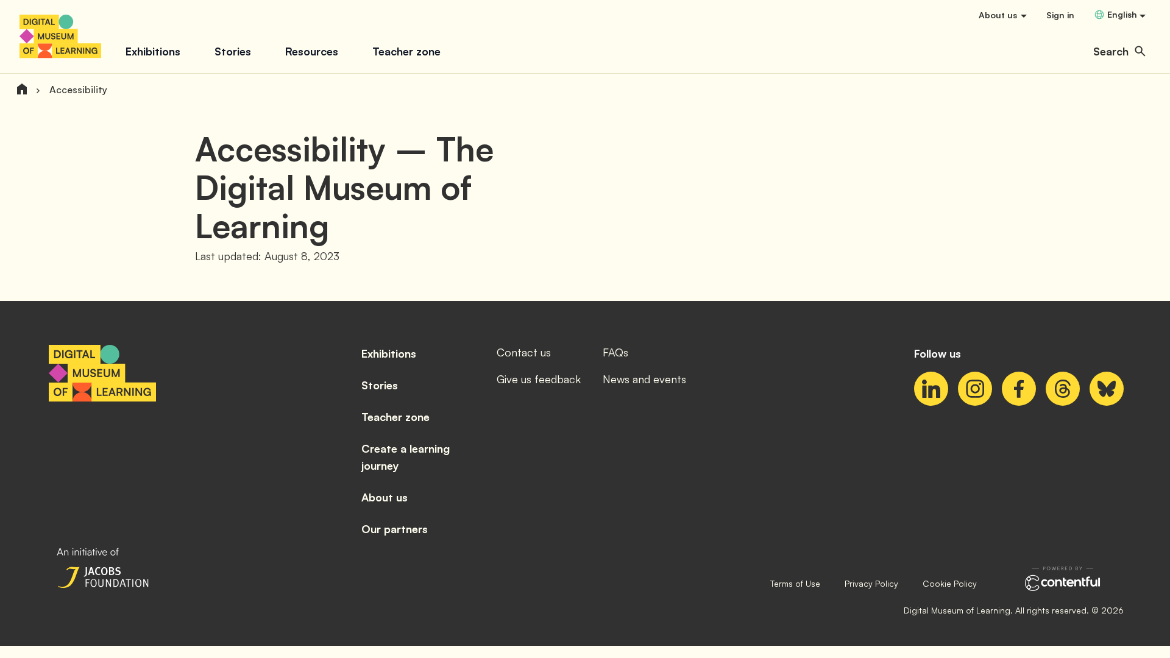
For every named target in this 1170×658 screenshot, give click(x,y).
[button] (1119, 51)
